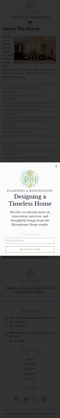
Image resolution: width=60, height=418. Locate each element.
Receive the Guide (30, 249)
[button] (56, 166)
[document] (30, 209)
